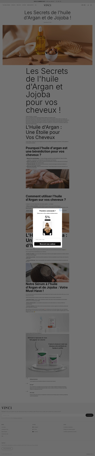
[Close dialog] (60, 210)
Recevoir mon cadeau (47, 244)
